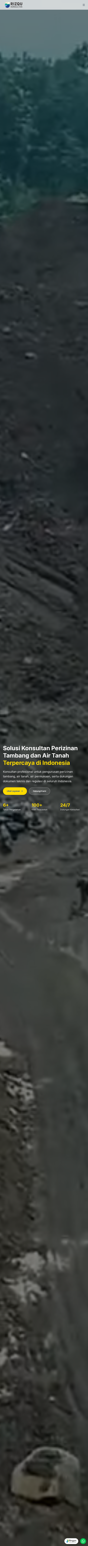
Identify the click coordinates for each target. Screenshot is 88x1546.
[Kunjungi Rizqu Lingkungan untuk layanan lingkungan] (71, 1541)
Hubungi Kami (39, 791)
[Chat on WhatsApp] (83, 1541)
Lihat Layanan (13, 791)
